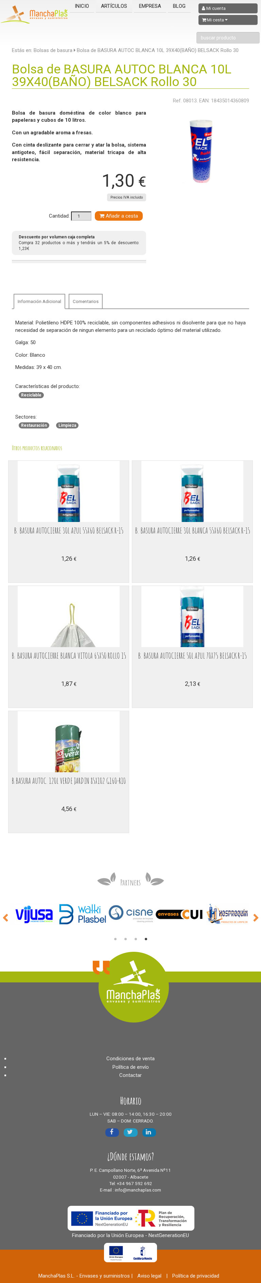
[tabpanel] (34, 914)
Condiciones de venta (130, 1059)
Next (256, 917)
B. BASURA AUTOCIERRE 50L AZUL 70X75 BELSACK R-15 (192, 656)
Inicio (82, 6)
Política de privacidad (195, 1276)
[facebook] (112, 1132)
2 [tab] (125, 939)
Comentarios (86, 301)
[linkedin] (149, 1132)
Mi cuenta (215, 8)
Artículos (114, 6)
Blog (179, 6)
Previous (5, 917)
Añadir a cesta (121, 216)
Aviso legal (149, 1276)
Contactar (130, 1075)
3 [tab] (135, 939)
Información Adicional (39, 301)
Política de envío (130, 1067)
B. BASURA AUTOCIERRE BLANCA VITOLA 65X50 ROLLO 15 (69, 656)
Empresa (150, 6)
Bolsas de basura (53, 50)
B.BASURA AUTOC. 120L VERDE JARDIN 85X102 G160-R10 (69, 781)
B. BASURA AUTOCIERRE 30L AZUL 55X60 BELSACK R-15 (68, 530)
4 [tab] (145, 939)
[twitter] (131, 1132)
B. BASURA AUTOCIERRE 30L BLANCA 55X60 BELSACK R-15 (192, 530)
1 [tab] (115, 939)
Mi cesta (215, 19)
